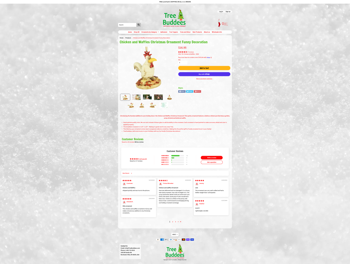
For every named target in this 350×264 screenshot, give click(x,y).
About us (207, 32)
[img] (127, 181)
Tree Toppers (173, 32)
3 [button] (175, 222)
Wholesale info (217, 32)
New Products (197, 32)
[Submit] (138, 25)
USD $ (174, 234)
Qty (179, 60)
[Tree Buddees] (174, 18)
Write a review (139, 142)
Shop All (136, 32)
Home (130, 32)
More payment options (204, 79)
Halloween (163, 32)
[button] (182, 52)
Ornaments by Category (150, 32)
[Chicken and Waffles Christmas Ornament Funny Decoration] (125, 97)
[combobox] (127, 25)
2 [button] (172, 222)
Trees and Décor (185, 32)
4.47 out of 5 (143, 159)
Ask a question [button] (211, 162)
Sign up (228, 11)
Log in (221, 11)
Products (128, 38)
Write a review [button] (211, 158)
